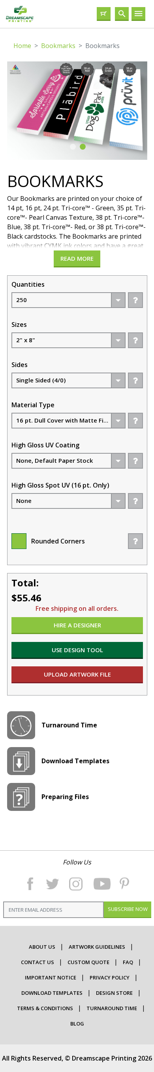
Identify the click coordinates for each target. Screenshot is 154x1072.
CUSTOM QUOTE (88, 962)
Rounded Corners (58, 541)
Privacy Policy (110, 977)
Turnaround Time (111, 1008)
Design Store (114, 992)
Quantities (28, 284)
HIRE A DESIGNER (77, 625)
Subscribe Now (127, 908)
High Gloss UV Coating (45, 445)
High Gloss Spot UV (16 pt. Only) (60, 485)
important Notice (50, 977)
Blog (77, 1023)
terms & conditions (45, 1008)
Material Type (32, 405)
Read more (77, 258)
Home (22, 45)
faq (128, 962)
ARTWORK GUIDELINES (97, 946)
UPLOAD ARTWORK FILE (77, 674)
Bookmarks (58, 45)
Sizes (19, 324)
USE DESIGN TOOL (77, 650)
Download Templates (52, 992)
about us (42, 946)
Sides (19, 364)
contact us (37, 962)
